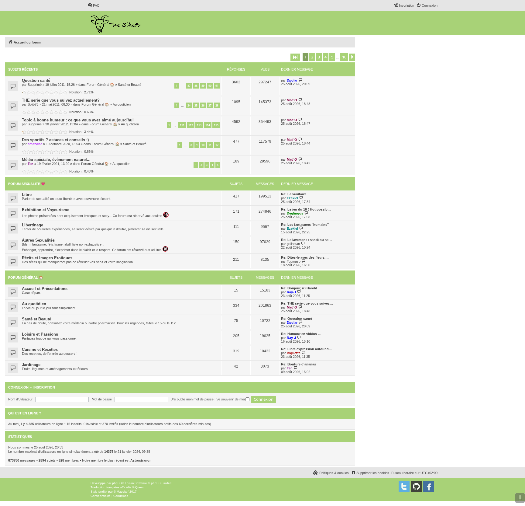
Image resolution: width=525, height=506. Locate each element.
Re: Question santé (296, 318)
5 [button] (332, 57)
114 (207, 125)
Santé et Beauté (129, 84)
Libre (27, 194)
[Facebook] (428, 486)
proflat (102, 491)
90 (209, 86)
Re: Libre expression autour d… (306, 349)
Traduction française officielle (111, 487)
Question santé (36, 80)
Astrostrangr (140, 460)
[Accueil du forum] (117, 23)
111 (182, 125)
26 (202, 105)
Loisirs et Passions (40, 334)
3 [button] (319, 57)
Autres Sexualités (38, 240)
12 (216, 145)
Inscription (44, 387)
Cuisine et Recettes (40, 349)
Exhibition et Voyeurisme (45, 210)
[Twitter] (404, 486)
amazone (35, 144)
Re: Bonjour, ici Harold (299, 288)
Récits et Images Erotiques (47, 258)
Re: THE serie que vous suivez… (307, 303)
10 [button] (344, 57)
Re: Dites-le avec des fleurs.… (305, 257)
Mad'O (292, 100)
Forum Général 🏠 (100, 84)
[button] (295, 57)
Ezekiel (292, 198)
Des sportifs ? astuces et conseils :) (55, 140)
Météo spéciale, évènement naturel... (56, 159)
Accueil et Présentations (44, 288)
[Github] (416, 486)
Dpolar (292, 80)
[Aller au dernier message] (300, 80)
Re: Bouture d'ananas (298, 364)
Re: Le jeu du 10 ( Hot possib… (306, 209)
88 (195, 86)
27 (209, 105)
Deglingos (295, 213)
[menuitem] (94, 5)
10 (202, 145)
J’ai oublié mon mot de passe (192, 399)
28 (216, 105)
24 (188, 105)
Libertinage (32, 225)
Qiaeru (140, 487)
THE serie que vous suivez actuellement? (61, 100)
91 (216, 86)
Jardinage (31, 364)
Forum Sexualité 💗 (26, 184)
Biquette (293, 353)
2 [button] (312, 57)
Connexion (18, 387)
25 (195, 105)
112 (190, 125)
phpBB (117, 483)
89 (202, 86)
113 (199, 125)
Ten (30, 164)
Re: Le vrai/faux (293, 194)
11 (209, 145)
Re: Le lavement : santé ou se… (306, 240)
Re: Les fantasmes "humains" (305, 224)
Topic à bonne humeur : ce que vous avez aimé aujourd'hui (78, 120)
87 (188, 86)
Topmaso (293, 261)
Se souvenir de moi (230, 399)
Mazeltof (123, 491)
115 (216, 125)
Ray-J (291, 292)
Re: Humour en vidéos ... (301, 334)
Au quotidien (122, 104)
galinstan (293, 244)
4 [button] (325, 57)
